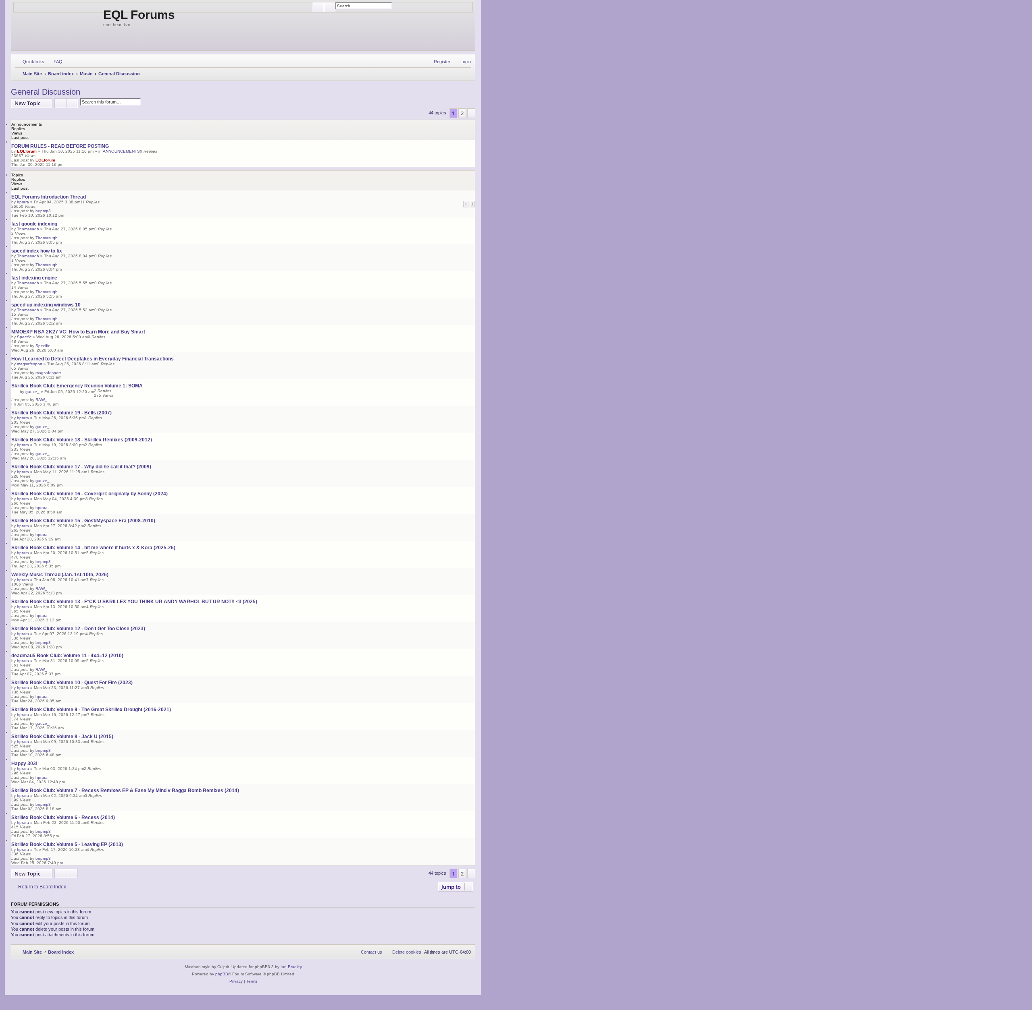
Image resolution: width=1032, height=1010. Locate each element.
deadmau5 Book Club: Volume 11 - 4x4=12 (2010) (67, 655)
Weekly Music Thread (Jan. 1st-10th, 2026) (59, 574)
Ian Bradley (291, 966)
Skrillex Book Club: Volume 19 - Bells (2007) (61, 413)
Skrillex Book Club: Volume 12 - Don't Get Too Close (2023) (78, 628)
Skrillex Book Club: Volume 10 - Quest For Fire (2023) (72, 682)
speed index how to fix (36, 251)
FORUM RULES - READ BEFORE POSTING (60, 146)
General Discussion (45, 91)
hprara (23, 202)
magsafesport (29, 364)
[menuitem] (54, 61)
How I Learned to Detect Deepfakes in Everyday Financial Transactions (92, 359)
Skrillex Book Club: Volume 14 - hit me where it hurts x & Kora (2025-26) (93, 548)
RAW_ (41, 399)
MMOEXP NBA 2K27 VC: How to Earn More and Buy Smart (78, 332)
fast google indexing (34, 224)
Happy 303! (24, 763)
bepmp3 (43, 211)
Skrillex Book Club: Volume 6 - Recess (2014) (63, 817)
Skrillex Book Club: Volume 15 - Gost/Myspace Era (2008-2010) (83, 521)
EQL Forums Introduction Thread (48, 197)
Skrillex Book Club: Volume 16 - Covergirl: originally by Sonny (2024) (89, 494)
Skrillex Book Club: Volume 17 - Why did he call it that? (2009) (81, 467)
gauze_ (32, 391)
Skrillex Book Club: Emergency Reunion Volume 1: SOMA (77, 386)
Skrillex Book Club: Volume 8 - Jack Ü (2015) (62, 736)
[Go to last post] (59, 160)
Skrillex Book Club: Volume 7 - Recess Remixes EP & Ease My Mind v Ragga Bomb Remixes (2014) (125, 790)
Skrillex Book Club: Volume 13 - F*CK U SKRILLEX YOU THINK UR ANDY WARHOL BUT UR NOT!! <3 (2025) (134, 601)
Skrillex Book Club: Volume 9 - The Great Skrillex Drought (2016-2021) (91, 709)
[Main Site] (58, 25)
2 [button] (462, 113)
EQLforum (27, 151)
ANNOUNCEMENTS (121, 151)
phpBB (221, 974)
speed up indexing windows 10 (46, 305)
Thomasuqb (28, 229)
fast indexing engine (34, 278)
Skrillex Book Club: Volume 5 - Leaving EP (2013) (67, 844)
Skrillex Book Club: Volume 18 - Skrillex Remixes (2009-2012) (81, 440)
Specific (24, 337)
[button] (471, 113)
